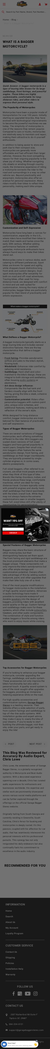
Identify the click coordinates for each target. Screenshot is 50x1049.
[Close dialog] (47, 510)
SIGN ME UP (13, 533)
